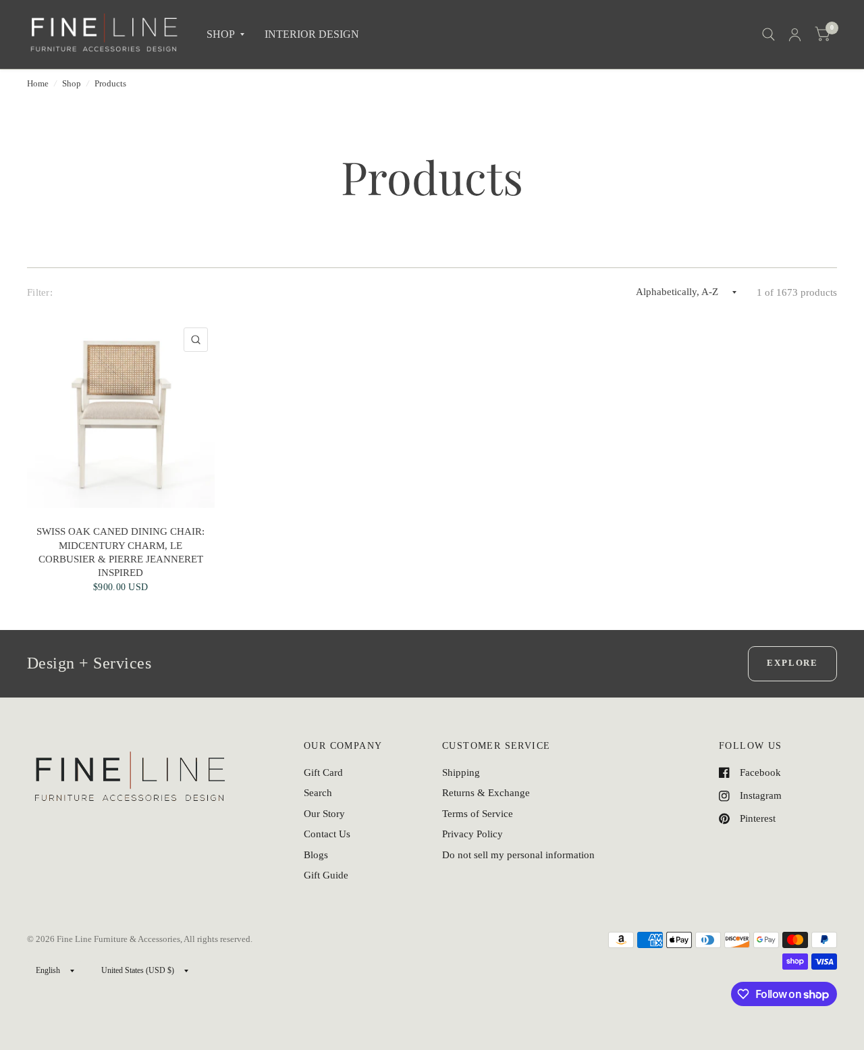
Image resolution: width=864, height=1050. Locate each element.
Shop (71, 83)
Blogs (316, 854)
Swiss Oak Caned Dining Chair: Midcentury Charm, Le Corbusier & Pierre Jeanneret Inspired (120, 552)
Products (110, 83)
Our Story (324, 813)
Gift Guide (326, 875)
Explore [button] (792, 663)
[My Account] (795, 34)
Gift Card (323, 772)
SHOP (221, 34)
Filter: (40, 292)
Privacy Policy (472, 834)
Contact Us (327, 834)
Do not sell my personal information (518, 854)
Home (38, 83)
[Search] (768, 34)
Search (318, 792)
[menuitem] (225, 35)
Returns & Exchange (486, 792)
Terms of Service (477, 813)
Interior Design (312, 34)
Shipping (461, 772)
